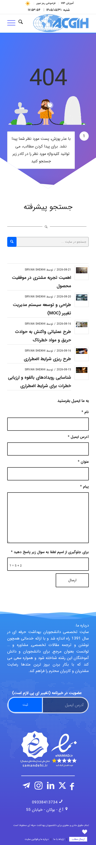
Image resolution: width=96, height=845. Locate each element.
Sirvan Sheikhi (35, 270)
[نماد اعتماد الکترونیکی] (48, 749)
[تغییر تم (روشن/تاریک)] (28, 3)
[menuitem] (67, 3)
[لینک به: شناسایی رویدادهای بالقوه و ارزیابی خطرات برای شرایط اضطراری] (81, 370)
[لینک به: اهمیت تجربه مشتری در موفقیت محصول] (81, 270)
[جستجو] (20, 23)
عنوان (83, 462)
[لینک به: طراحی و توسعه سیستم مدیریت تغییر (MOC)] (81, 297)
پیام (84, 486)
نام (85, 412)
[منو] (12, 23)
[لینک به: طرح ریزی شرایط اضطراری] (81, 351)
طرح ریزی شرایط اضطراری (47, 359)
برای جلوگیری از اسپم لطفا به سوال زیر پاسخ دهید (50, 552)
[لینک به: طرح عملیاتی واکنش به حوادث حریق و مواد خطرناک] (81, 324)
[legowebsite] (56, 23)
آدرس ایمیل (78, 437)
